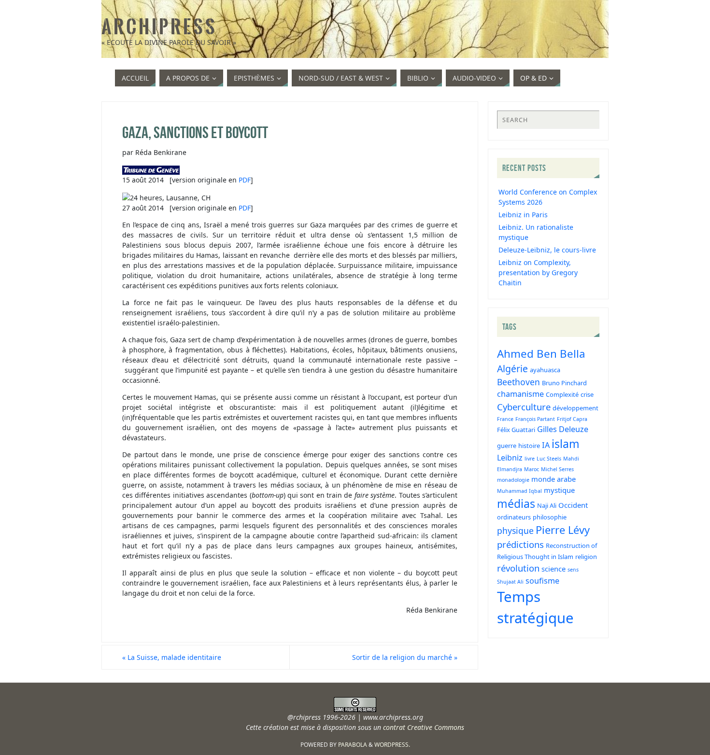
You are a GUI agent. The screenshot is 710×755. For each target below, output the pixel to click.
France (505, 419)
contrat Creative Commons (423, 727)
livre (530, 458)
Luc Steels (549, 458)
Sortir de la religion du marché (404, 657)
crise (587, 394)
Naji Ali (546, 505)
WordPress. (392, 745)
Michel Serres (557, 469)
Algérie (512, 368)
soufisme (542, 580)
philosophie (550, 517)
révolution (518, 568)
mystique (559, 490)
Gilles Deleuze (562, 429)
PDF (245, 179)
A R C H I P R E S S (158, 27)
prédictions (520, 544)
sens (573, 569)
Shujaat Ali (510, 581)
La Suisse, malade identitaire (171, 657)
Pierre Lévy (563, 530)
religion (586, 556)
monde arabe (553, 479)
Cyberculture (524, 407)
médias (516, 503)
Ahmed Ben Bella (541, 353)
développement (575, 408)
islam (566, 443)
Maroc (531, 469)
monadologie (513, 479)
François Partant (535, 419)
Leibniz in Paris (523, 214)
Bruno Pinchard (564, 382)
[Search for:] (548, 120)
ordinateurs (514, 517)
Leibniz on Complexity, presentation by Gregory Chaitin (538, 272)
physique (515, 530)
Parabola (352, 745)
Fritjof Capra (572, 419)
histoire (529, 445)
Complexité (562, 394)
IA (546, 445)
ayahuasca (545, 369)
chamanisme (520, 394)
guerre (506, 445)
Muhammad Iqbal (519, 491)
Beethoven (518, 382)
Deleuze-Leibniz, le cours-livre (547, 249)
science (553, 568)
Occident (573, 505)
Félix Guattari (516, 429)
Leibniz (510, 457)
